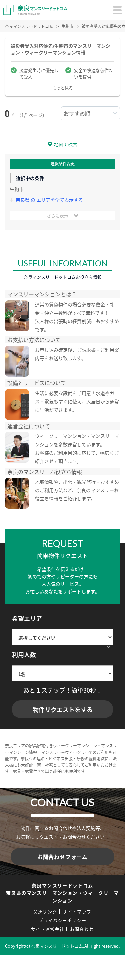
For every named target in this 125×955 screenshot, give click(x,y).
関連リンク (45, 911)
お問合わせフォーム (62, 857)
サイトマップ (77, 911)
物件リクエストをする (63, 709)
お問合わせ (82, 929)
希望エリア (27, 618)
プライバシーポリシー (62, 920)
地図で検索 (65, 144)
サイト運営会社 (47, 929)
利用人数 (24, 654)
